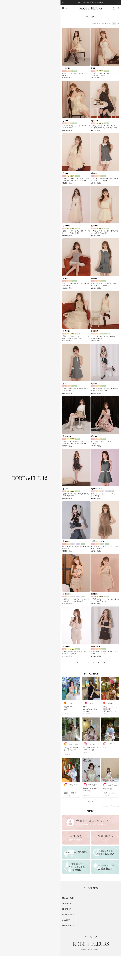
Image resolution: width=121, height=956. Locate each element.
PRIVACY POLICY (68, 926)
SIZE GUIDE (66, 903)
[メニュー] (63, 8)
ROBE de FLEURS (92, 949)
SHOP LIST (66, 909)
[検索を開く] (67, 8)
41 (99, 662)
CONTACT (66, 920)
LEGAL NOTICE (68, 915)
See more (91, 801)
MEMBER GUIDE (68, 898)
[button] (106, 23)
